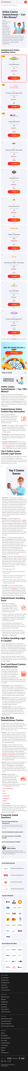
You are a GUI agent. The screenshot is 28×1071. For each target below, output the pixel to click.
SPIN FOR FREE (14, 352)
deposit (5, 619)
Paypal (4, 793)
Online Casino (3, 5)
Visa (4, 788)
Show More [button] (14, 339)
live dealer (13, 588)
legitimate (8, 446)
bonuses (10, 765)
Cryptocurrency (6, 803)
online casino (16, 401)
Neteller (5, 800)
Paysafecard (6, 798)
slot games (9, 539)
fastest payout (8, 785)
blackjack (20, 556)
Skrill (4, 791)
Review (14, 81)
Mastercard (10, 788)
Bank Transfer (6, 796)
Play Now (14, 78)
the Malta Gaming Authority (8, 754)
